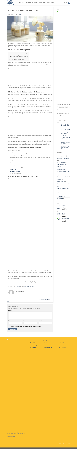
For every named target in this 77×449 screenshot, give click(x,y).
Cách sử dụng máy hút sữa (15, 171)
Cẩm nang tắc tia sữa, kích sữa (63, 158)
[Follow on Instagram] (37, 443)
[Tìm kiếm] (17, 3)
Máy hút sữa (21, 2)
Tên (9, 320)
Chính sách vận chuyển (62, 347)
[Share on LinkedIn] (35, 282)
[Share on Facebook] (26, 282)
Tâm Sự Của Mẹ (60, 194)
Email (25, 320)
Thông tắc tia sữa (47, 350)
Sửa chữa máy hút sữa (48, 347)
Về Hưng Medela (61, 342)
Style (58, 186)
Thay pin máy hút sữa (61, 196)
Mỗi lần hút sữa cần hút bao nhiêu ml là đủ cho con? (19, 56)
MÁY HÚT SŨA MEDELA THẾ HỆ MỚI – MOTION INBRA (65, 137)
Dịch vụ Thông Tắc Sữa (61, 164)
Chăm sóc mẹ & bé (33, 350)
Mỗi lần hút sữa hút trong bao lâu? (16, 55)
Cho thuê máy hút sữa (61, 162)
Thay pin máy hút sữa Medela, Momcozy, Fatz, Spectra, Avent (65, 142)
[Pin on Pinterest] (32, 282)
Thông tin (53, 2)
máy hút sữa (13, 169)
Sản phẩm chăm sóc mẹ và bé (63, 183)
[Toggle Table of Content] (26, 53)
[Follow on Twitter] (39, 443)
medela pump (59, 179)
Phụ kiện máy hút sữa (61, 181)
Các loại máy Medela (61, 156)
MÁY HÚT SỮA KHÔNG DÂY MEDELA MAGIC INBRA (65, 126)
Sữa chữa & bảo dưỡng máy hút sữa (63, 189)
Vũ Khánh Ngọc (19, 14)
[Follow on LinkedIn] (40, 443)
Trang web (40, 320)
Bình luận (10, 310)
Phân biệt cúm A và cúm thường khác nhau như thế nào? (65, 147)
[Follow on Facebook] (36, 443)
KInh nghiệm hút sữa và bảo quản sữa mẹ (63, 172)
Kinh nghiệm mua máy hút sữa (62, 176)
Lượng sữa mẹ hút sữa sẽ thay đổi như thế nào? (18, 58)
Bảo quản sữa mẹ (26, 286)
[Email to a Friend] (30, 282)
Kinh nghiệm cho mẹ (61, 169)
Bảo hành (45, 342)
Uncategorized (18, 286)
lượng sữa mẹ (32, 286)
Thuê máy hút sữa (38, 2)
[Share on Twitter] (28, 282)
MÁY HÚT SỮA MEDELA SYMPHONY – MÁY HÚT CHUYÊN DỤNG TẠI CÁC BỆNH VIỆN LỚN (65, 131)
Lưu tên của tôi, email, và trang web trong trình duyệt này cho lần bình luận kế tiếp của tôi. (25, 326)
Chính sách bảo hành (62, 345)
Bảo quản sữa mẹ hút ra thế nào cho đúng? (17, 59)
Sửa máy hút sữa (46, 2)
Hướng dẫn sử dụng (61, 166)
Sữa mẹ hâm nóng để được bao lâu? (44, 299)
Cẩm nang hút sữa (62, 350)
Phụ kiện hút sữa (29, 2)
